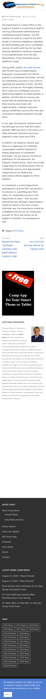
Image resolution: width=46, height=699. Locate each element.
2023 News (24, 649)
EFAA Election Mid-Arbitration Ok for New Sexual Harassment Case (22, 588)
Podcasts (6, 541)
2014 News (21, 625)
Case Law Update (10, 531)
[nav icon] (42, 5)
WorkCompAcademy (12, 17)
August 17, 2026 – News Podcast (18, 581)
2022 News (24, 645)
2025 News (24, 657)
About (5, 552)
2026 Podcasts (9, 666)
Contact (6, 557)
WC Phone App (9, 536)
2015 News (18, 230)
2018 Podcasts (9, 633)
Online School (8, 526)
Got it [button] (7, 694)
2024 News (24, 653)
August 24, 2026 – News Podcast (18, 576)
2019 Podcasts (9, 637)
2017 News (21, 629)
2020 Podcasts (9, 641)
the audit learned (32, 67)
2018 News (34, 629)
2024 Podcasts (9, 657)
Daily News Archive (14, 519)
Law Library (7, 547)
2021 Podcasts (9, 645)
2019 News (24, 633)
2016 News (8, 629)
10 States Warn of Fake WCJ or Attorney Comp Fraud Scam (21, 605)
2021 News (24, 641)
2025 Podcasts (9, 661)
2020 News (24, 637)
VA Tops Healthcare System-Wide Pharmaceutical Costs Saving (18, 596)
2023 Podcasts (9, 653)
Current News (11, 514)
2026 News (24, 661)
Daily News (9, 20)
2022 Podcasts (9, 649)
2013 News (8, 625)
